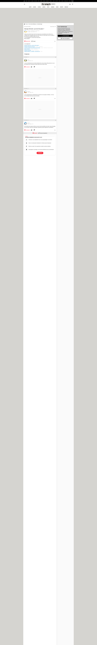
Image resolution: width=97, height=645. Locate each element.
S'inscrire (40, 152)
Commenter (28, 98)
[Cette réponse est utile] (31, 67)
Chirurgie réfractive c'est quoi (29, 46)
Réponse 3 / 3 (26, 120)
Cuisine (34, 6)
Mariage (66, 6)
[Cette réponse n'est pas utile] (34, 67)
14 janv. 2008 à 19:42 (30, 92)
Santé (30, 6)
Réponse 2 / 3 (26, 88)
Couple (39, 6)
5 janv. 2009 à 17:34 (34, 31)
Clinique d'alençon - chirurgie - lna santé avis (32, 51)
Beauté (61, 6)
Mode (57, 6)
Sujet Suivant (52, 26)
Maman (52, 6)
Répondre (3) (28, 41)
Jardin (44, 6)
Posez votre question (43, 133)
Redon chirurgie (27, 48)
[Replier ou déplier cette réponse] (55, 57)
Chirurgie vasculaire (27, 50)
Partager (34, 41)
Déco (48, 6)
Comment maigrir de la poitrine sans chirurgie (32, 47)
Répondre (35, 133)
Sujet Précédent (28, 26)
